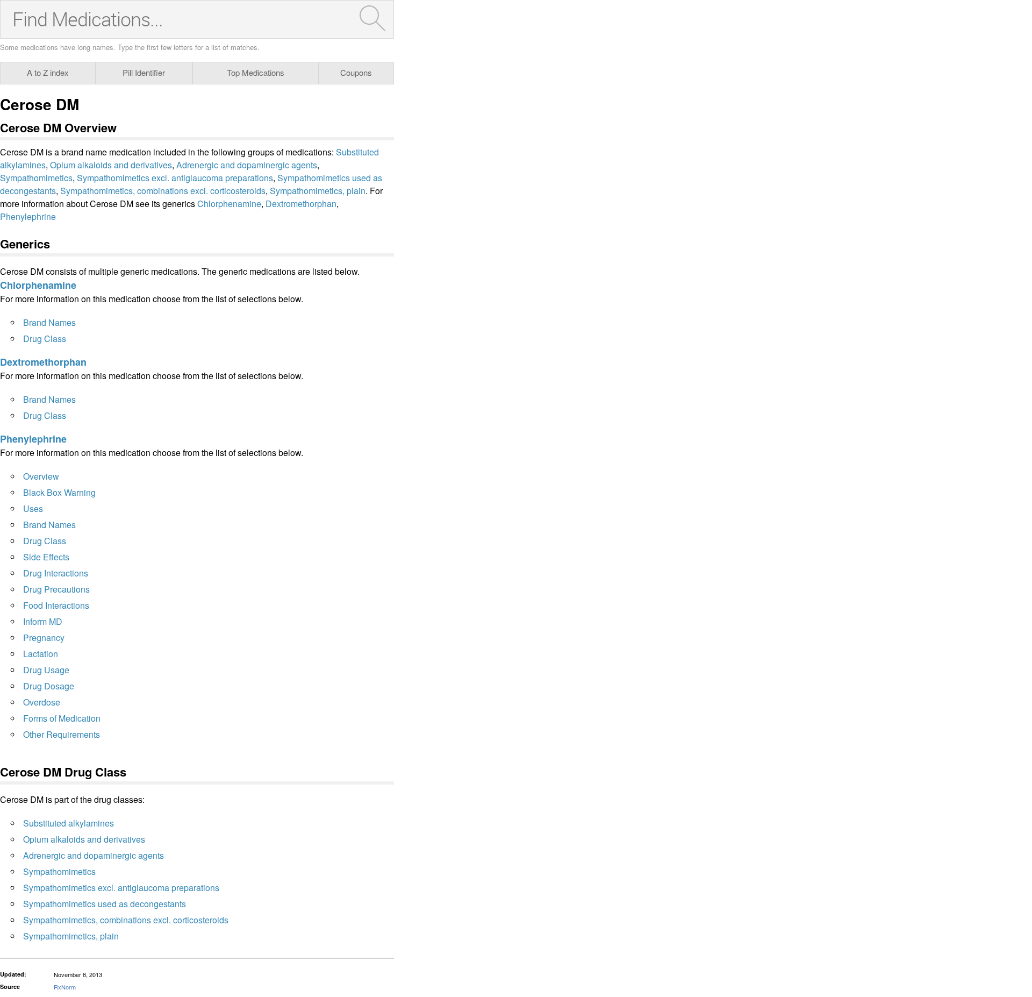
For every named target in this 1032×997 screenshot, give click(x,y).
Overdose (41, 702)
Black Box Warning (59, 492)
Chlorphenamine (229, 203)
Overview (41, 476)
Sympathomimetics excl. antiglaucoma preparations (175, 178)
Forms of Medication (62, 718)
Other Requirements (61, 734)
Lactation (40, 653)
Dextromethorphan (301, 203)
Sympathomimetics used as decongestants (104, 904)
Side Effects (46, 557)
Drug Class (44, 338)
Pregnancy (43, 637)
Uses (33, 508)
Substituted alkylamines (68, 823)
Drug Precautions (56, 589)
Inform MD (42, 621)
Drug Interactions (55, 573)
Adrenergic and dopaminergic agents (246, 165)
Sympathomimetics (36, 178)
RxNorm (65, 986)
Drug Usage (46, 670)
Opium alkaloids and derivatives (111, 165)
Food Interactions (56, 605)
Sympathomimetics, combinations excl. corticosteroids (163, 190)
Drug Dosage (48, 686)
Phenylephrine (28, 216)
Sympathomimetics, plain (318, 190)
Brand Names (49, 322)
